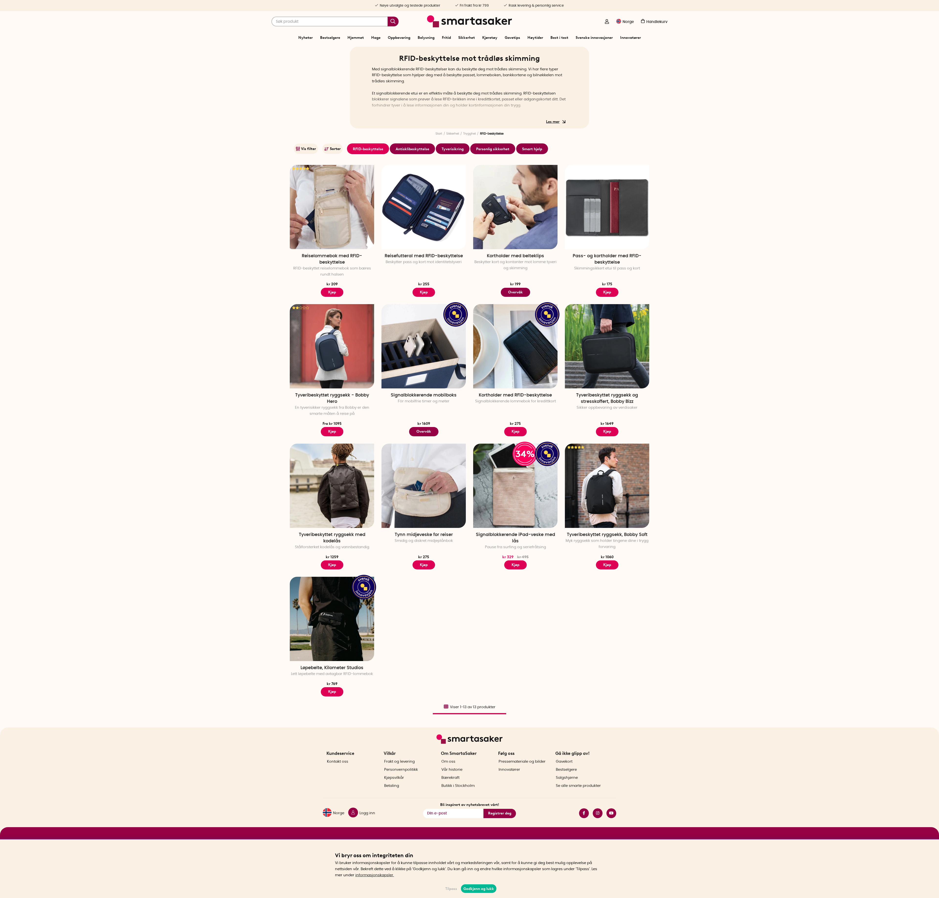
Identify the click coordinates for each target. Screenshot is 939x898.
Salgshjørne (567, 778)
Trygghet (469, 133)
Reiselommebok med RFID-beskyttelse (332, 259)
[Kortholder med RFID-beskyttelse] (515, 346)
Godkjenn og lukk (478, 889)
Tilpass (451, 889)
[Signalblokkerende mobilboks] (423, 346)
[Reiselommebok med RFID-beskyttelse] (332, 207)
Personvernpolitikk (401, 769)
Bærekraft (450, 778)
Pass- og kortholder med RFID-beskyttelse (607, 259)
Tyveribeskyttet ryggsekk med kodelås (332, 538)
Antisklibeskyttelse (412, 149)
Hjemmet (355, 37)
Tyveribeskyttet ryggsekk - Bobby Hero (332, 398)
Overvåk (515, 292)
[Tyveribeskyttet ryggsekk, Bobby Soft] (607, 486)
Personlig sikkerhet (492, 149)
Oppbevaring (399, 37)
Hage (375, 37)
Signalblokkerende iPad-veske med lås (515, 538)
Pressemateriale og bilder (522, 761)
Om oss (448, 761)
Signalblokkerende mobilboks (424, 395)
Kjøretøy (489, 37)
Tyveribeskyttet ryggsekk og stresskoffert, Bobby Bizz (607, 398)
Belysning (426, 37)
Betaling (391, 786)
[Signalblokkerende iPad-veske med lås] (515, 486)
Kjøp (424, 292)
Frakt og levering (399, 761)
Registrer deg (499, 813)
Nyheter (305, 37)
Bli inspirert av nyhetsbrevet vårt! (469, 804)
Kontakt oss (337, 761)
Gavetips (512, 37)
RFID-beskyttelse (368, 149)
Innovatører (630, 37)
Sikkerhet (466, 37)
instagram (596, 813)
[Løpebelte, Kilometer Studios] (332, 619)
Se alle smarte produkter (578, 786)
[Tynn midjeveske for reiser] (423, 486)
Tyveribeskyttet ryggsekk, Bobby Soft (607, 535)
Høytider (535, 37)
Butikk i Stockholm (458, 786)
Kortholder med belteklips (515, 256)
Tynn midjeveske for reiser (424, 535)
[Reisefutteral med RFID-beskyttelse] (423, 207)
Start (439, 133)
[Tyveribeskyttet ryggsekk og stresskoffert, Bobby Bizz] (607, 346)
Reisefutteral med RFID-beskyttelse (424, 256)
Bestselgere (330, 37)
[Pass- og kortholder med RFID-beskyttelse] (607, 207)
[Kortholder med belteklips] (515, 207)
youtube (609, 813)
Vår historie (451, 769)
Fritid (446, 37)
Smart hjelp (532, 149)
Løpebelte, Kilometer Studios (332, 668)
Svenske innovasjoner (594, 37)
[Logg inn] (607, 22)
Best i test (559, 37)
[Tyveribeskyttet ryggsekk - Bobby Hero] (332, 346)
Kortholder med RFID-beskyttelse (515, 395)
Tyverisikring (453, 149)
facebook (582, 813)
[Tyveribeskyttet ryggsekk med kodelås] (332, 486)
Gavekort (564, 761)
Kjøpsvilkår (394, 778)
